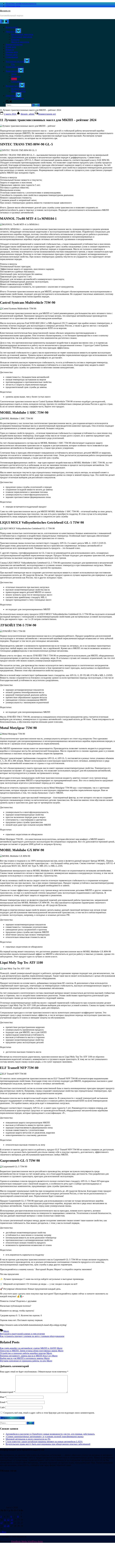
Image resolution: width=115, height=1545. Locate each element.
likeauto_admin (28, 114)
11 (5, 1519)
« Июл (3, 1532)
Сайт (2, 1407)
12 (8, 1519)
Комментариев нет (47, 114)
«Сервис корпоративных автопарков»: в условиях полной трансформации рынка (44, 1436)
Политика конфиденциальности (21, 3)
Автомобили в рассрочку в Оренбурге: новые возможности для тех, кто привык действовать (50, 1434)
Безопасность (12, 27)
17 (1, 1523)
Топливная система (15, 61)
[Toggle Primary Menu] (4, 21)
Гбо (13, 64)
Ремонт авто (11, 54)
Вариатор (15, 76)
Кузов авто (11, 47)
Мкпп (14, 79)
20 (12, 1523)
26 (8, 1526)
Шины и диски (18, 91)
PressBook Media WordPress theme (27, 1541)
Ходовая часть (12, 86)
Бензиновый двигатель (22, 34)
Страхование (12, 57)
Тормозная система (15, 67)
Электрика (11, 95)
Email (3, 1402)
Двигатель (11, 31)
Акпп (14, 74)
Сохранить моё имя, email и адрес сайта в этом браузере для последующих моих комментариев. (49, 1413)
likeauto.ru (5, 11)
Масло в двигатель (20, 42)
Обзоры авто (12, 52)
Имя (3, 1397)
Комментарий (7, 1392)
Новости (10, 49)
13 (12, 1519)
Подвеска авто (18, 89)
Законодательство (14, 44)
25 (5, 1526)
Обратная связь (13, 6)
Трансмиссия (12, 71)
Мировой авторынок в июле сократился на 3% (28, 1439)
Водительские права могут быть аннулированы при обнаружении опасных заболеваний (48, 1444)
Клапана (15, 39)
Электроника (17, 98)
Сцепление (16, 81)
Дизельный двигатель (21, 37)
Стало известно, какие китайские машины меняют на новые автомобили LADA (44, 1441)
